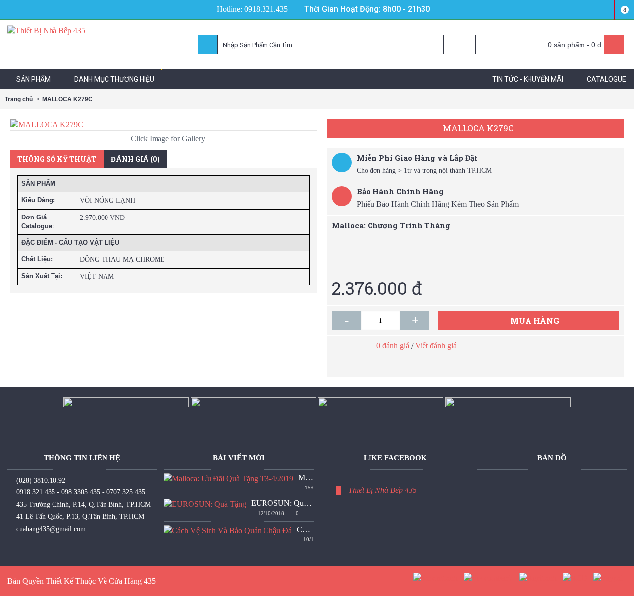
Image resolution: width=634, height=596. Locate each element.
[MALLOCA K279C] (163, 125)
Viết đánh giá (436, 345)
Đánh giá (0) (135, 158)
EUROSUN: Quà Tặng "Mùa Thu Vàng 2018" (282, 503)
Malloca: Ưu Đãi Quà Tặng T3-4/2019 (305, 477)
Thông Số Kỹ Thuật (56, 158)
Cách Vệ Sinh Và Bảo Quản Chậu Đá (305, 529)
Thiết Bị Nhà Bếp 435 (382, 490)
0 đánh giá (392, 345)
